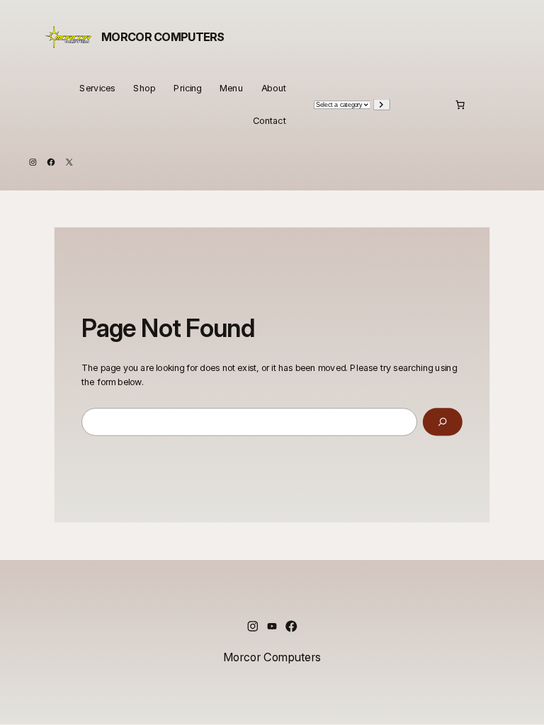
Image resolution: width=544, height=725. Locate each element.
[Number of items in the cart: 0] (460, 104)
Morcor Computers (163, 37)
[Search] (443, 421)
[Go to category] (381, 104)
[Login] (426, 104)
